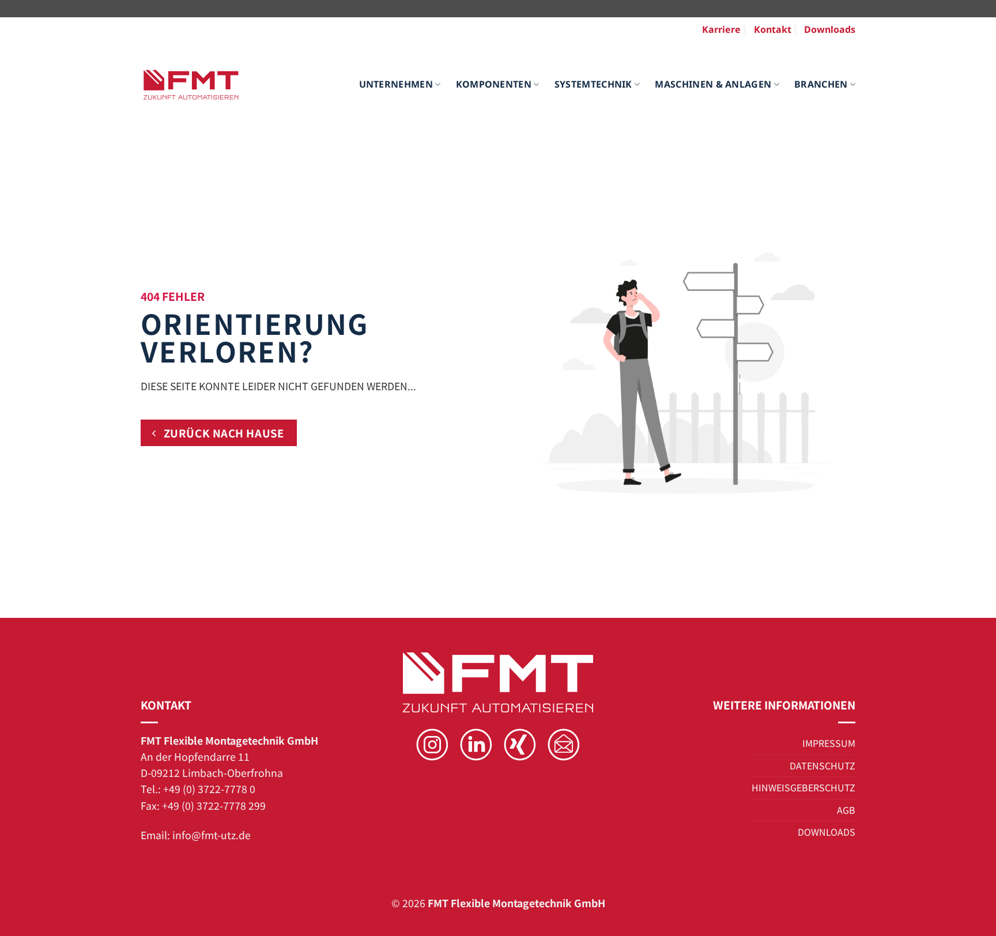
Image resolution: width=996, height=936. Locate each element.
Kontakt (772, 29)
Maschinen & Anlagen (713, 84)
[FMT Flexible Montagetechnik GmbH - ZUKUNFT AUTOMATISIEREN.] (191, 85)
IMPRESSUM (828, 743)
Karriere (721, 29)
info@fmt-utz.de (211, 835)
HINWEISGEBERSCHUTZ (803, 787)
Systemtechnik (593, 84)
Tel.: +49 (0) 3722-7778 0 (198, 789)
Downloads (829, 29)
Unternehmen (396, 84)
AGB (846, 810)
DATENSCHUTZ (822, 765)
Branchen (821, 84)
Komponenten (494, 84)
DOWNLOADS (826, 832)
